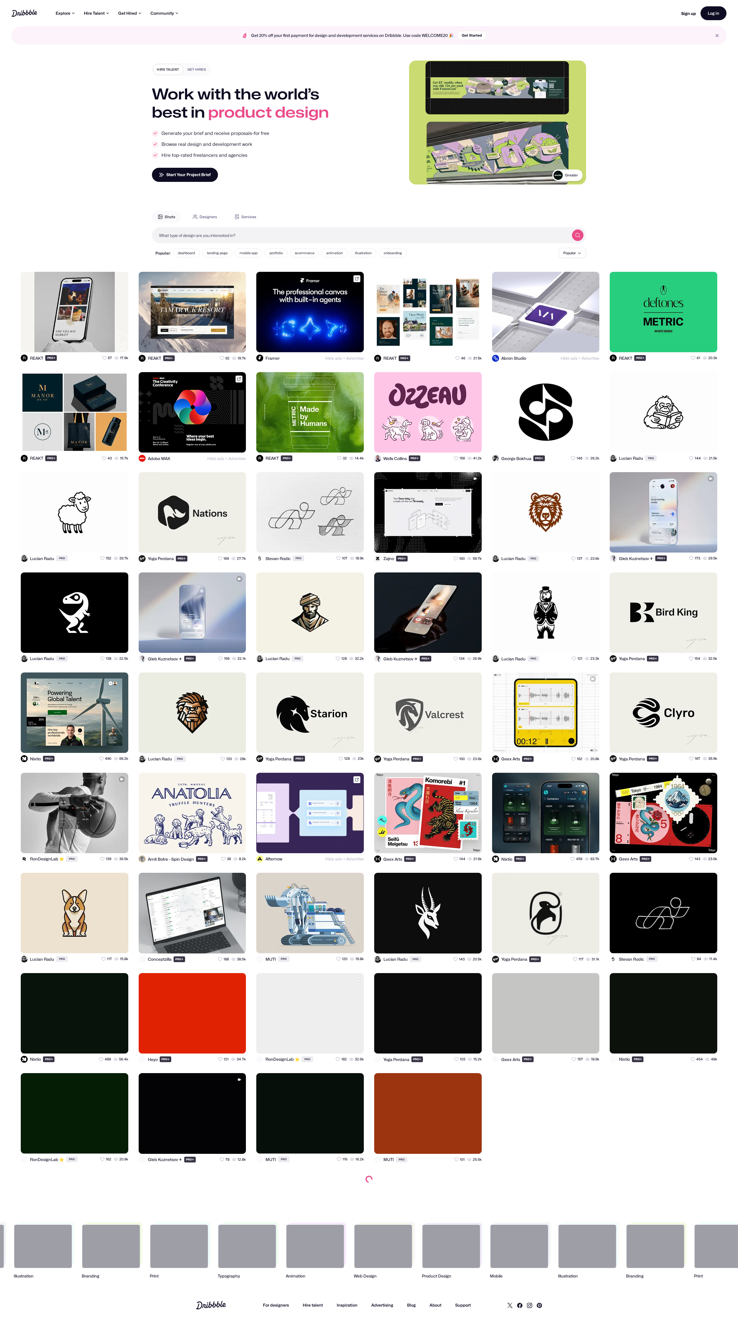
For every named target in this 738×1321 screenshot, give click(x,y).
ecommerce (304, 253)
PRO (51, 358)
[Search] (577, 235)
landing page (217, 253)
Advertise (355, 358)
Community (162, 13)
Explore (63, 13)
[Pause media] (419, 175)
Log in (713, 13)
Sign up (688, 13)
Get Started (472, 35)
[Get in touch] (96, 343)
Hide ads (333, 358)
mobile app (248, 253)
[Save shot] (107, 343)
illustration (363, 253)
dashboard (186, 253)
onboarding (393, 253)
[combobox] (360, 235)
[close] (717, 35)
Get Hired (127, 13)
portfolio (276, 253)
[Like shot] (119, 343)
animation (334, 253)
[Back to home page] (24, 13)
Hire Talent (94, 13)
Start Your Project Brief (188, 174)
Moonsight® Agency (562, 175)
